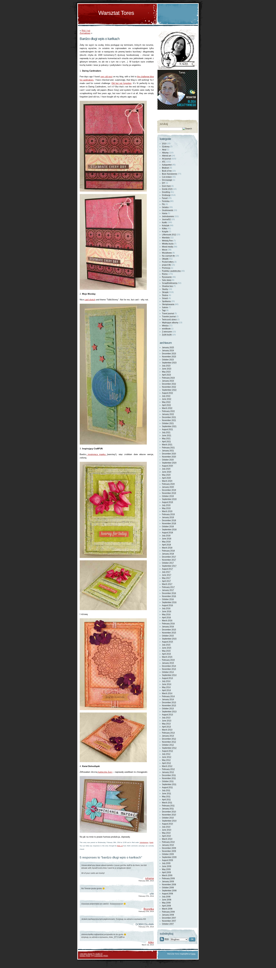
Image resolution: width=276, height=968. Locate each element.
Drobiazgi (166, 195)
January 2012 (168, 772)
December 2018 (169, 520)
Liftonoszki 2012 (169, 234)
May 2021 (166, 438)
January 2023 (168, 381)
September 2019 (169, 499)
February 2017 (168, 587)
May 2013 (166, 724)
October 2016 (168, 599)
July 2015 (166, 645)
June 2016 (166, 611)
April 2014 (166, 690)
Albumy (165, 153)
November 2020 (169, 457)
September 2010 (169, 821)
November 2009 (169, 851)
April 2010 (166, 836)
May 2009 (166, 869)
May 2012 (166, 760)
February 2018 (168, 551)
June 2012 (166, 757)
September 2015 (169, 639)
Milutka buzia (167, 244)
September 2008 (169, 890)
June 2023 (166, 369)
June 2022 (166, 399)
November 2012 (169, 742)
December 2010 (169, 812)
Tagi (164, 310)
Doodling (166, 192)
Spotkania (166, 301)
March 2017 (167, 584)
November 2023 (169, 356)
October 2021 (168, 423)
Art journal (166, 159)
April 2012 (166, 763)
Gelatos (165, 207)
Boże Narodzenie (169, 174)
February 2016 (168, 623)
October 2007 (168, 924)
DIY (163, 183)
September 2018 (169, 529)
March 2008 (167, 909)
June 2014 (166, 684)
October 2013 (168, 708)
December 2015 (169, 630)
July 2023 (166, 366)
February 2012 (168, 769)
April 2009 (166, 872)
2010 (164, 143)
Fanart (165, 198)
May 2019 (166, 508)
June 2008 (166, 900)
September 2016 (169, 602)
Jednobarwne (144, 842)
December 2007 (169, 918)
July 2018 (166, 535)
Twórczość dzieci (169, 319)
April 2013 (166, 727)
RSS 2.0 (120, 846)
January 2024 (168, 350)
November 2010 (169, 815)
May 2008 (166, 903)
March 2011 (167, 802)
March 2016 (167, 620)
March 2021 (167, 444)
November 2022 (169, 387)
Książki (165, 231)
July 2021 (166, 432)
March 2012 (167, 766)
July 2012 (166, 754)
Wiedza (165, 325)
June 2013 (166, 721)
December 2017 (169, 557)
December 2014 (169, 666)
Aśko (151, 942)
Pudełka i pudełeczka (171, 271)
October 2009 (168, 854)
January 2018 (168, 554)
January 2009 (168, 881)
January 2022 (168, 414)
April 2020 (166, 478)
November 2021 (169, 420)
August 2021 (167, 429)
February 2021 (168, 447)
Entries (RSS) (85, 956)
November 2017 (169, 560)
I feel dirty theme (86, 954)
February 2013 (168, 733)
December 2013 (169, 702)
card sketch (89, 299)
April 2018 (166, 545)
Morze (164, 250)
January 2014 (168, 699)
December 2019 (169, 490)
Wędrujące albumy (170, 322)
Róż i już (86, 30)
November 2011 (169, 778)
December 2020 (169, 454)
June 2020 (166, 472)
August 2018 (167, 532)
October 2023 (168, 359)
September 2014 (169, 675)
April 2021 (166, 441)
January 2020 (168, 487)
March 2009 (167, 875)
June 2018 (166, 538)
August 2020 (167, 466)
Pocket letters (168, 262)
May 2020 (166, 475)
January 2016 (168, 626)
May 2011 (166, 796)
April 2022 (166, 405)
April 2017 (166, 581)
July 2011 (166, 790)
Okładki (165, 259)
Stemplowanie (168, 304)
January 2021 (168, 451)
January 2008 (168, 915)
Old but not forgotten (121, 83)
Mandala (166, 237)
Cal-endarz (167, 177)
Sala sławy (166, 280)
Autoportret (167, 165)
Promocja (166, 268)
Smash (165, 298)
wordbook (166, 329)
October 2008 (168, 887)
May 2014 (166, 687)
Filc (163, 204)
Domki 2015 (167, 189)
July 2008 (166, 897)
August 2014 (167, 678)
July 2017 (166, 572)
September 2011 (169, 784)
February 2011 (168, 805)
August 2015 (167, 642)
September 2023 (169, 363)
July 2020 (166, 469)
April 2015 (166, 654)
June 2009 (166, 866)
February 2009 (168, 878)
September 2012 (169, 748)
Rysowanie (167, 277)
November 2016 (169, 596)
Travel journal (168, 313)
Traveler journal (169, 316)
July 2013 (166, 717)
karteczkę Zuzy (105, 772)
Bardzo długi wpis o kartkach (99, 39)
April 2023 (166, 375)
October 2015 (168, 636)
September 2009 (169, 857)
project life (166, 265)
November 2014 (169, 669)
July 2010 (166, 827)
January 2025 (168, 347)
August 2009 (167, 860)
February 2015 (168, 660)
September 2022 (169, 390)
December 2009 (169, 848)
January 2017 (168, 590)
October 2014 (168, 672)
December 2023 (169, 353)
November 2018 (169, 523)
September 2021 (169, 426)
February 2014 (168, 696)
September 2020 (169, 463)
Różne (165, 274)
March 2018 (167, 548)
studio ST (99, 954)
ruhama (149, 878)
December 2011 (169, 775)
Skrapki (165, 292)
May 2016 (166, 614)
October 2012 (168, 745)
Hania (164, 213)
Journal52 (166, 219)
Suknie (165, 307)
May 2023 (166, 372)
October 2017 (168, 563)
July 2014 (166, 681)
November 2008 (169, 884)
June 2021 (166, 435)
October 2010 (168, 818)
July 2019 (166, 505)
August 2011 (167, 787)
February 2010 (168, 842)
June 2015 (166, 648)
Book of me (167, 171)
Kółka (164, 228)
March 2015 (167, 657)
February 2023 (168, 378)
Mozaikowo (167, 253)
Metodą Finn (167, 241)
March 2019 (167, 511)
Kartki (151, 842)
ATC (164, 162)
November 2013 (169, 705)
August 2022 (167, 393)
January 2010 (168, 845)
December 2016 (169, 593)
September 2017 (169, 566)
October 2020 (168, 460)
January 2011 (168, 809)
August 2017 (167, 569)
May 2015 (166, 651)
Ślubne (165, 295)
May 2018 (166, 542)
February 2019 (168, 514)
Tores (193, 954)
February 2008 (168, 912)
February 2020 (168, 484)
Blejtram (165, 168)
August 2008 (167, 893)
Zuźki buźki (167, 335)
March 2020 (167, 481)
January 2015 (168, 663)
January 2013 (168, 736)
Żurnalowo (85, 33)
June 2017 (166, 575)
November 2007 (169, 921)
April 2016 (166, 617)
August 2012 (167, 751)
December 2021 (169, 417)
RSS (167, 939)
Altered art (166, 156)
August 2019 (167, 502)
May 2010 (166, 833)
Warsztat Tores (116, 13)
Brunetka (149, 909)
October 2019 (168, 496)
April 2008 (166, 906)
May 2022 (166, 402)
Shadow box (167, 286)
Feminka (165, 201)
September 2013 (169, 711)
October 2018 (168, 526)
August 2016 (167, 605)
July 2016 (166, 608)
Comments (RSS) (101, 956)
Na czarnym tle (168, 256)
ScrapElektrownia (169, 283)
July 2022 (166, 396)
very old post (106, 76)
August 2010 (167, 824)
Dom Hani (166, 186)
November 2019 (169, 493)
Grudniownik (167, 210)
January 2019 (168, 517)
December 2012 (169, 739)
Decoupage (167, 180)
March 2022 (167, 408)
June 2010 (166, 830)
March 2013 (167, 730)
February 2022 (168, 411)
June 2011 (166, 793)
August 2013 (167, 714)
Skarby (165, 289)
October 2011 (168, 781)
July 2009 (166, 863)
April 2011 (166, 799)
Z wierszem (167, 332)
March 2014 (167, 693)
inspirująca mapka (96, 454)
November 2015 (169, 633)
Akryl (164, 150)
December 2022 (169, 384)
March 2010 (167, 839)
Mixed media (167, 247)
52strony (165, 146)
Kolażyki (165, 225)
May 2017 (166, 578)
